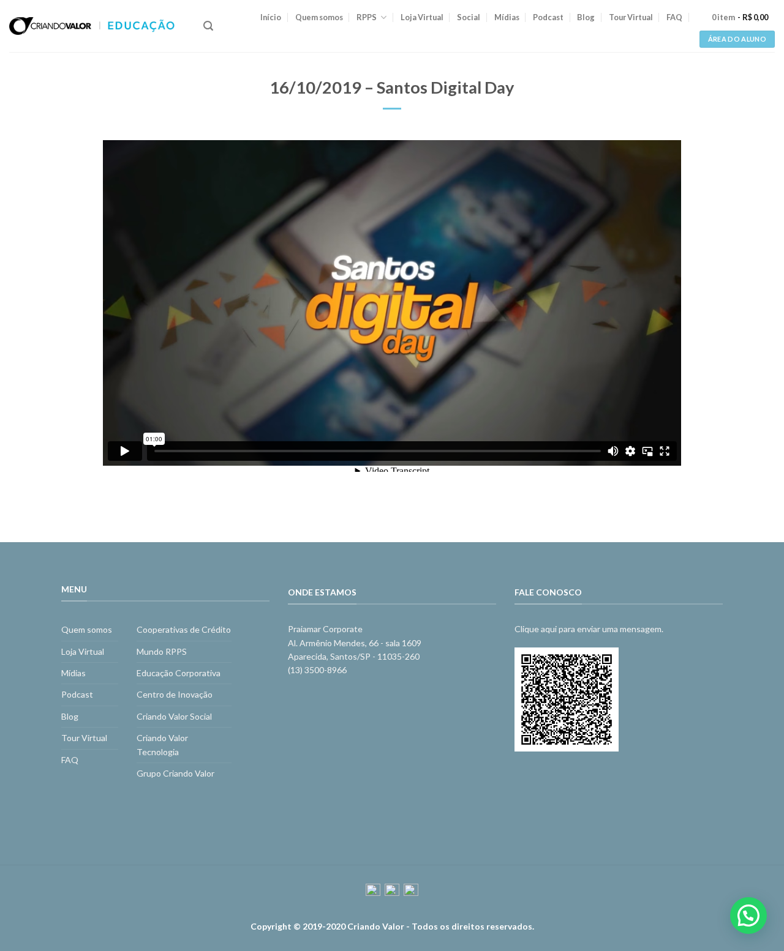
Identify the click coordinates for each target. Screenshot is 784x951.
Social (468, 17)
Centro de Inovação (175, 694)
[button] (748, 915)
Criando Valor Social (174, 716)
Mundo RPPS (162, 651)
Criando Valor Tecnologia (162, 744)
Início (270, 17)
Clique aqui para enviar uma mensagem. (588, 629)
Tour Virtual (631, 17)
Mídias (506, 17)
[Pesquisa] (208, 26)
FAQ (674, 17)
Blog (586, 17)
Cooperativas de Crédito (184, 629)
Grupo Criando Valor (175, 773)
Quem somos (319, 17)
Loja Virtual (422, 17)
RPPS (366, 17)
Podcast (548, 17)
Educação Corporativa (179, 673)
